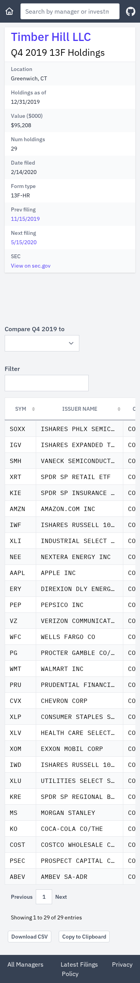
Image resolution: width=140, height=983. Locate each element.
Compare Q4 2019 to (35, 329)
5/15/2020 (24, 242)
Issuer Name (79, 408)
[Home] (9, 11)
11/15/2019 (25, 218)
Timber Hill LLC (51, 36)
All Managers (25, 964)
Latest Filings (79, 964)
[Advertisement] (70, 298)
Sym (20, 408)
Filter (12, 369)
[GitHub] (130, 11)
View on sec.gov (31, 265)
